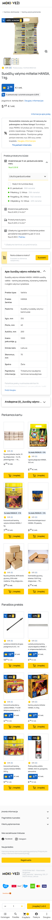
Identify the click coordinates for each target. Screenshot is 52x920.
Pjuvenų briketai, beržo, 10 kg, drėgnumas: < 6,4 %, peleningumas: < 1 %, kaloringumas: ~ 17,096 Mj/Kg (13, 457)
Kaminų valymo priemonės (31, 12)
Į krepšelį (39, 906)
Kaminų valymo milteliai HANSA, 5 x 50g (36, 706)
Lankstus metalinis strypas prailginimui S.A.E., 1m (13, 645)
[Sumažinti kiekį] (4, 906)
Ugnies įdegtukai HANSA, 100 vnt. (37, 461)
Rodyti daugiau (10, 390)
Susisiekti (42, 257)
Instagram (22, 839)
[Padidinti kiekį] (22, 906)
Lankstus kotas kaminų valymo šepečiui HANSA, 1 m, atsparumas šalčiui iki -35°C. (37, 647)
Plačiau (22, 237)
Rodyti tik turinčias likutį (22, 184)
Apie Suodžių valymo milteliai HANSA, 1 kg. (26, 271)
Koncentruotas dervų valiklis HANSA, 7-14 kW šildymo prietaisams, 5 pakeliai (12, 708)
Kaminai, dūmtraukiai (11, 12)
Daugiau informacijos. (27, 141)
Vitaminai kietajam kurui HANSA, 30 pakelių (36, 521)
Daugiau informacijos (34, 100)
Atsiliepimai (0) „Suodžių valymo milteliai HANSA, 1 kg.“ (26, 401)
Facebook (8, 839)
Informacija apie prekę (40, 114)
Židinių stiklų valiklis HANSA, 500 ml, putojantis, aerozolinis (38, 769)
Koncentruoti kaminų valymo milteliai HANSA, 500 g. (12, 769)
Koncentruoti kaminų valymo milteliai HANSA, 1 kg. (13, 523)
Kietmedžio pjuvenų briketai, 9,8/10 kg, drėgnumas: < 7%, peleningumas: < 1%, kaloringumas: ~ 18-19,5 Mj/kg (36, 578)
